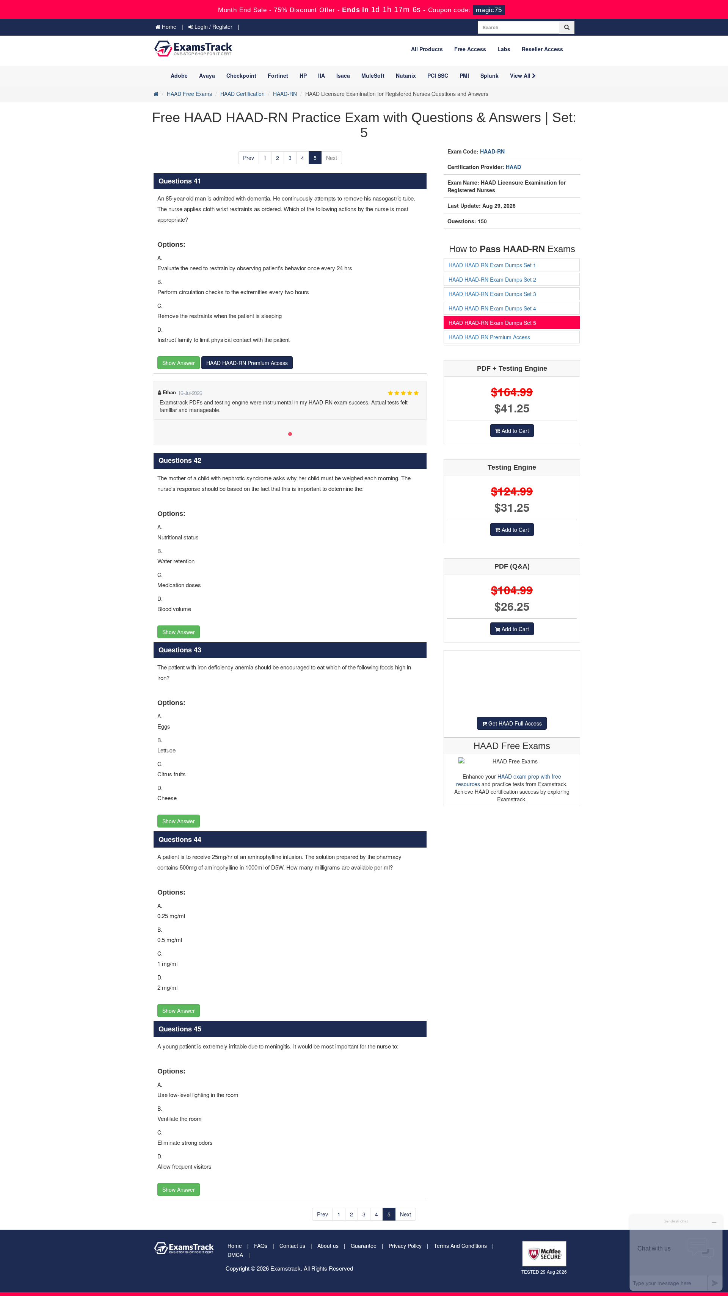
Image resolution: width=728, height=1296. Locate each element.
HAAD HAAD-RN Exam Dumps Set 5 (492, 322)
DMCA (235, 1254)
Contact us (292, 1245)
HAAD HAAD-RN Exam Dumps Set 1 (492, 265)
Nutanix (406, 75)
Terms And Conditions (460, 1245)
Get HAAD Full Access (514, 723)
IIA (321, 75)
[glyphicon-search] (566, 27)
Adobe (179, 75)
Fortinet (278, 75)
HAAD (513, 167)
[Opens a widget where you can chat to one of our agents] (676, 1252)
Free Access (470, 49)
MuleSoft (372, 75)
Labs (503, 49)
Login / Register (212, 26)
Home (168, 26)
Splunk (489, 75)
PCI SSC (437, 75)
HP (303, 75)
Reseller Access (542, 49)
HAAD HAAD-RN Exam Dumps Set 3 (492, 294)
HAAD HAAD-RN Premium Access (247, 363)
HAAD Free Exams (189, 93)
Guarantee (364, 1245)
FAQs (260, 1245)
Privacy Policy (405, 1245)
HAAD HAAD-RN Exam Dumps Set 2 (492, 279)
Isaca (343, 75)
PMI (464, 75)
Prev (248, 157)
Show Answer (178, 363)
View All (521, 75)
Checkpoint (241, 75)
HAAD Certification (242, 93)
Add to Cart (514, 430)
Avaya (207, 75)
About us (328, 1245)
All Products (427, 49)
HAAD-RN (285, 93)
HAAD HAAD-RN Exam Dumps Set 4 (492, 308)
